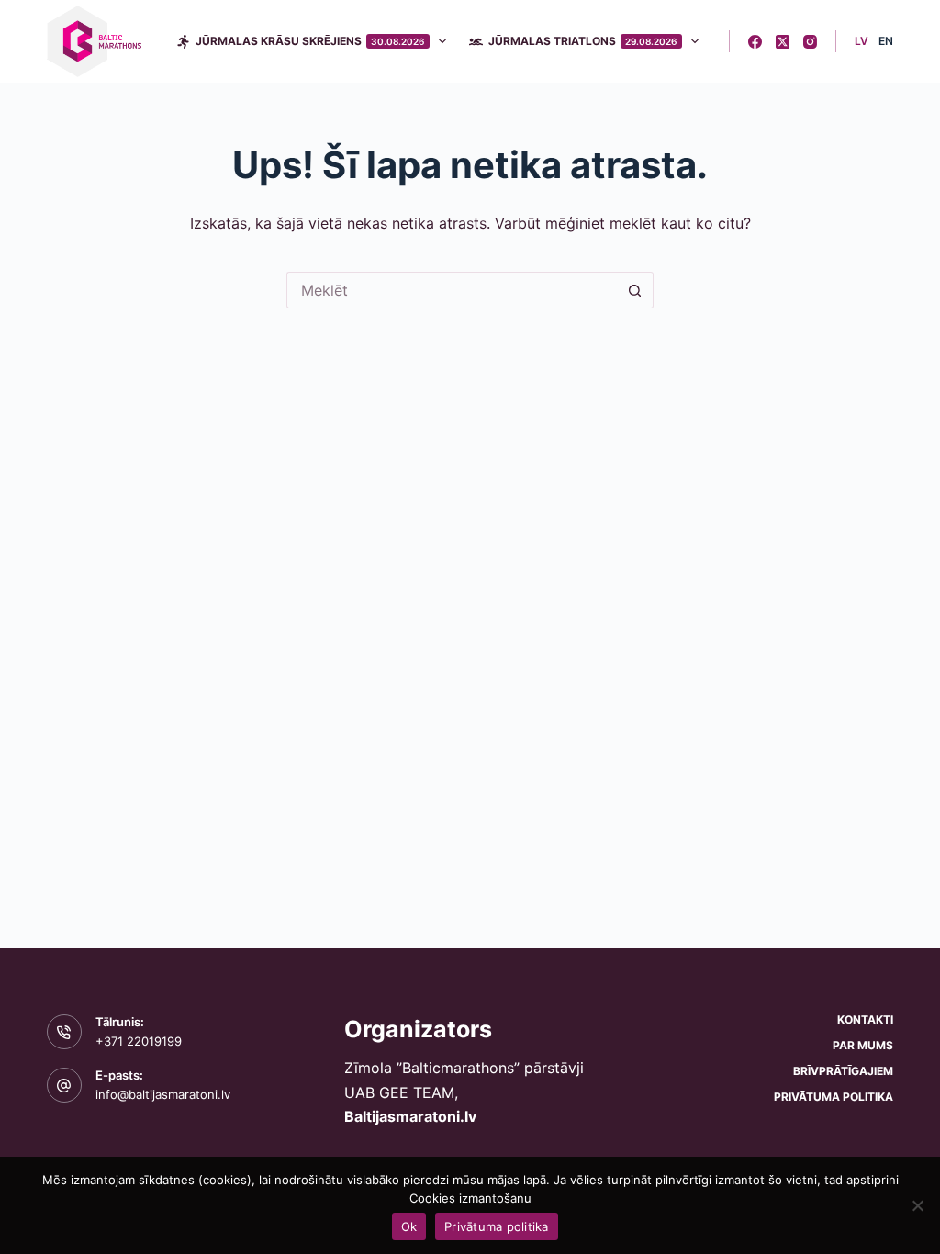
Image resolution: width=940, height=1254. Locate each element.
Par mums (863, 1045)
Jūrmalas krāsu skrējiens (310, 41)
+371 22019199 (138, 1041)
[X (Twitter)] (782, 42)
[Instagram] (810, 42)
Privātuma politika (833, 1096)
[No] (917, 1205)
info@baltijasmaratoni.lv (162, 1094)
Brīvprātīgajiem (843, 1071)
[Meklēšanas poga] (635, 290)
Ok (409, 1226)
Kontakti (865, 1019)
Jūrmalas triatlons (582, 41)
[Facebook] (755, 42)
